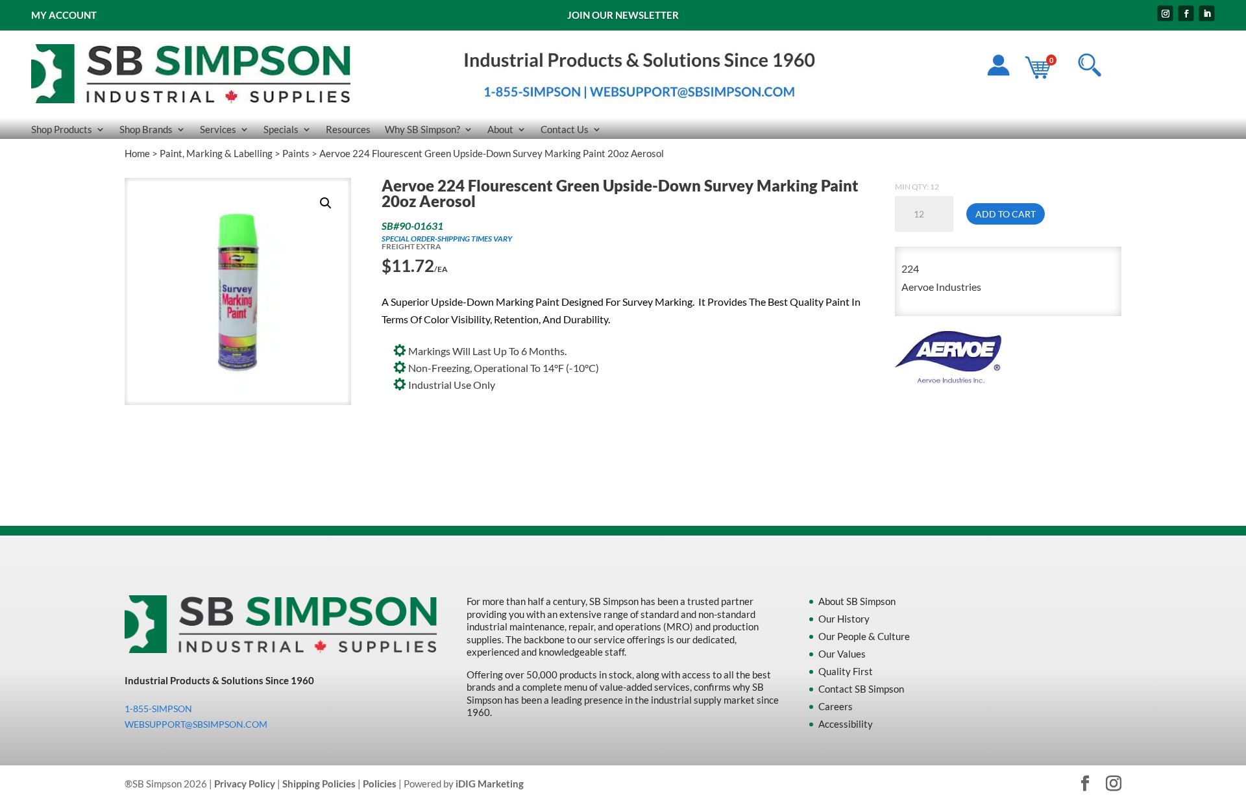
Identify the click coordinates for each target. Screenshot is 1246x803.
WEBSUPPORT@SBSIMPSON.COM (196, 724)
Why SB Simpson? (422, 130)
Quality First (845, 671)
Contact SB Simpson (861, 689)
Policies (380, 783)
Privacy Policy (244, 783)
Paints (296, 153)
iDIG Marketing (490, 783)
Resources (348, 130)
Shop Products (61, 130)
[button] (325, 203)
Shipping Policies (319, 783)
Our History (844, 618)
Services (218, 130)
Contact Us (565, 130)
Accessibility (845, 724)
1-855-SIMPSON (158, 708)
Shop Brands (146, 130)
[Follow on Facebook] (1186, 13)
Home (137, 153)
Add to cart (1005, 213)
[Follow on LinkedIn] (1207, 13)
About (500, 130)
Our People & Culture (864, 636)
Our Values (842, 654)
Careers (835, 706)
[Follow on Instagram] (1165, 13)
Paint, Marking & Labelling (216, 153)
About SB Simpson (857, 601)
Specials (281, 130)
